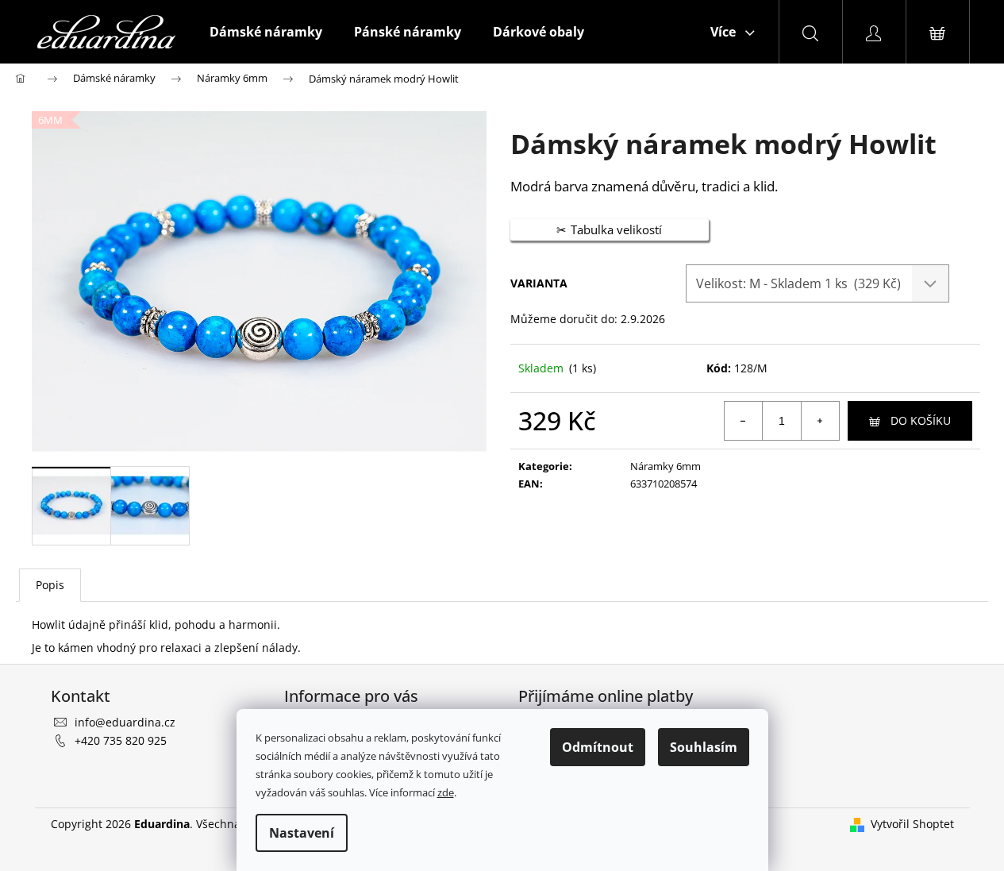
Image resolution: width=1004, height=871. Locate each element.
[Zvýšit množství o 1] (820, 421)
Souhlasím (703, 747)
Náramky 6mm (665, 466)
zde (445, 792)
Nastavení (301, 833)
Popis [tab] (50, 584)
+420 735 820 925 (121, 740)
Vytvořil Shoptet (912, 823)
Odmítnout (597, 747)
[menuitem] (266, 32)
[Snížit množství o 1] (744, 421)
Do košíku (921, 420)
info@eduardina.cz (125, 722)
